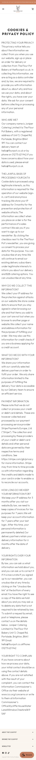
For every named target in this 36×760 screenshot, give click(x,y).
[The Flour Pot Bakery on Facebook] (3, 753)
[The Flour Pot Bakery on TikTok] (9, 753)
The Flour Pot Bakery (14, 757)
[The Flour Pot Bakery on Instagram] (6, 753)
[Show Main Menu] (3, 9)
